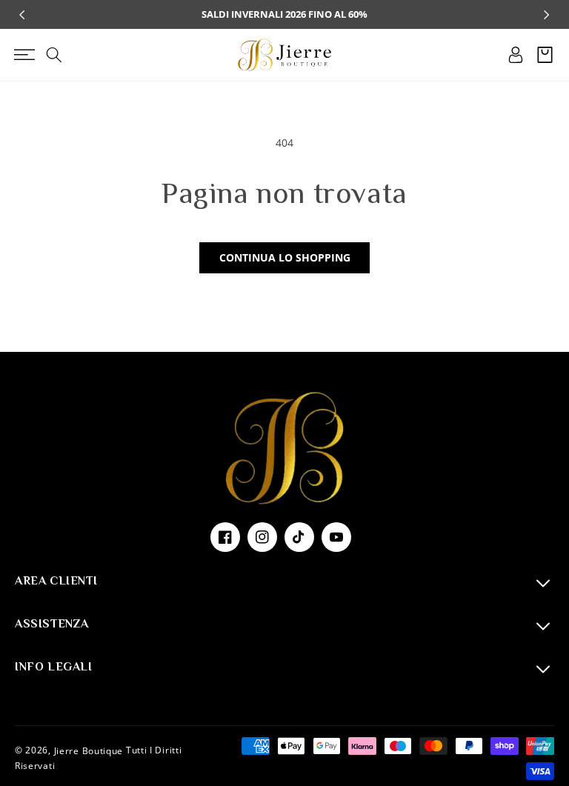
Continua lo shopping (284, 257)
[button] (24, 55)
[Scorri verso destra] (547, 15)
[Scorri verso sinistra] (22, 15)
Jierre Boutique (89, 751)
